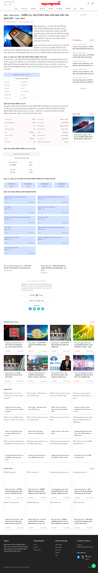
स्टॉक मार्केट (33, 9)
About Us (36, 547)
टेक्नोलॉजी (68, 9)
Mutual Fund (58, 547)
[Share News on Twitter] (34, 308)
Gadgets (57, 552)
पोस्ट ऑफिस (59, 9)
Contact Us (43, 281)
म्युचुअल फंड (42, 9)
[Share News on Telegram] (42, 308)
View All (91, 40)
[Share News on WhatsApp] (38, 308)
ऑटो (75, 9)
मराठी (5, 5)
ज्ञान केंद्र (82, 9)
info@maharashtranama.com (85, 547)
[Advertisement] (83, 25)
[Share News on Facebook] (30, 308)
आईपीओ (51, 9)
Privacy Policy (37, 550)
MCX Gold (24, 9)
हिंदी (10, 5)
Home (16, 9)
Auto (56, 555)
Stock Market (58, 544)
